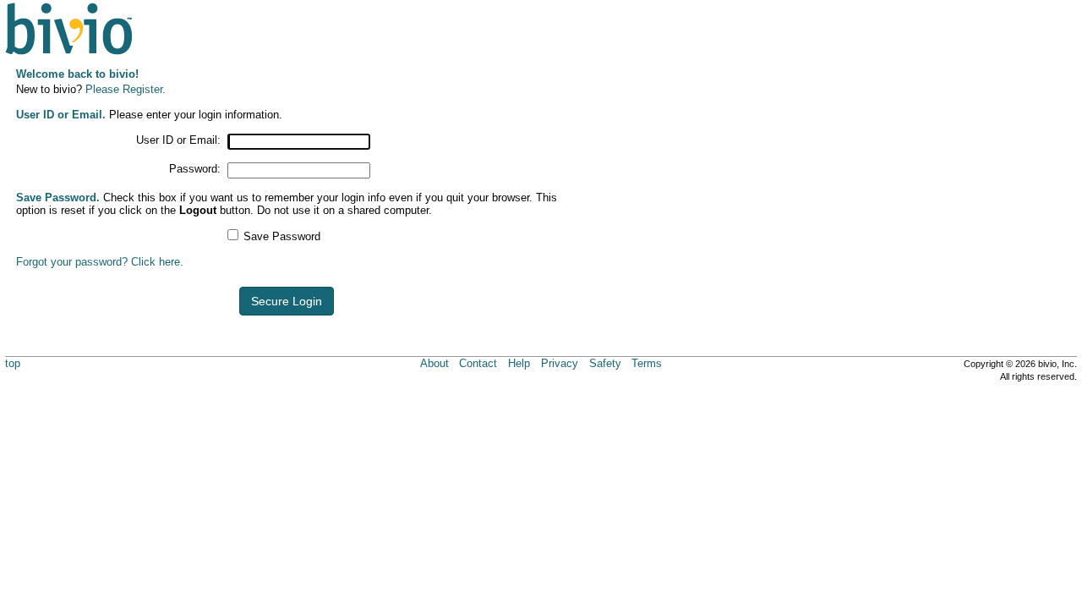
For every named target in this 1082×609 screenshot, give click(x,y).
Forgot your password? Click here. (99, 261)
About (434, 363)
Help (519, 363)
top (12, 363)
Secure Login (286, 301)
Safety (605, 363)
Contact (478, 363)
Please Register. (125, 89)
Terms (646, 363)
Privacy (559, 363)
